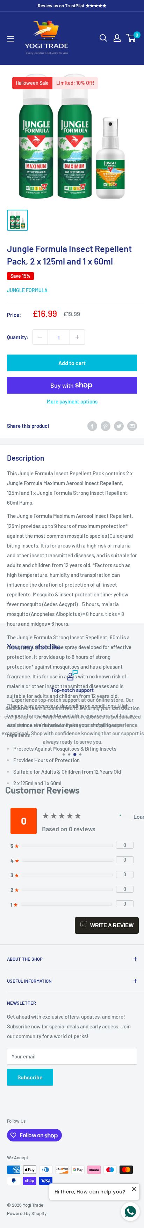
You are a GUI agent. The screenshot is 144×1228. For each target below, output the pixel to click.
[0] (131, 38)
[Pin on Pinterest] (105, 426)
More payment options (72, 401)
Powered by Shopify (26, 1213)
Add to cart (72, 362)
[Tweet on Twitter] (119, 426)
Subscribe (30, 1077)
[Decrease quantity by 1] (40, 337)
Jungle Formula (27, 290)
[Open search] (103, 38)
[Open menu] (10, 39)
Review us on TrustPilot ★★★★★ (72, 5)
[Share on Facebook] (92, 426)
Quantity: (17, 337)
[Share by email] (132, 426)
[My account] (117, 38)
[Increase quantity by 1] (77, 337)
